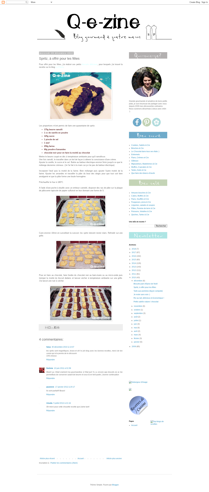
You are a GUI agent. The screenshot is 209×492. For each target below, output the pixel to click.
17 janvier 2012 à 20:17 (65, 387)
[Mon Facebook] (137, 126)
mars (136, 335)
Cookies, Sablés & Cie (140, 145)
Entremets (135, 154)
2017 (134, 252)
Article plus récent (47, 458)
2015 (134, 260)
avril (136, 331)
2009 (134, 346)
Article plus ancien (114, 458)
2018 (134, 249)
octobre (137, 310)
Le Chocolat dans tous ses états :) (145, 151)
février (137, 338)
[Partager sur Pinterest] (58, 327)
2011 (134, 274)
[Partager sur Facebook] (55, 327)
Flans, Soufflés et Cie (140, 199)
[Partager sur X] (52, 327)
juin (135, 324)
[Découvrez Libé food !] (130, 390)
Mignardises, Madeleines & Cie (144, 164)
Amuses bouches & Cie (141, 193)
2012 (134, 270)
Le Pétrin (59, 67)
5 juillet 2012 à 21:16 (62, 403)
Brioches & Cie (137, 148)
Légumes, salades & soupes (143, 205)
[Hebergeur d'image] (148, 185)
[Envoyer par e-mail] (46, 327)
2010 (134, 277)
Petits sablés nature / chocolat (146, 302)
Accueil (81, 458)
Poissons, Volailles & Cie (141, 211)
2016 (134, 256)
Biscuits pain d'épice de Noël (146, 284)
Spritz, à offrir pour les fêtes (145, 287)
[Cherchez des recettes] (159, 424)
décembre (138, 281)
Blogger (115, 485)
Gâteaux (134, 161)
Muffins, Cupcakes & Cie (141, 167)
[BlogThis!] (49, 327)
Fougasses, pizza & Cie (141, 202)
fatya (48, 347)
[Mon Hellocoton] (156, 126)
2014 (134, 263)
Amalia (49, 403)
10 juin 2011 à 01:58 (62, 368)
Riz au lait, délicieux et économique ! (149, 298)
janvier (137, 342)
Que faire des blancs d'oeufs (143, 173)
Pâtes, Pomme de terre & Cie (143, 208)
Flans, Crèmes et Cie (140, 158)
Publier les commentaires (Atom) (64, 463)
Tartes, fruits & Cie (138, 170)
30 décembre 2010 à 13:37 (63, 347)
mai (135, 328)
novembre (138, 306)
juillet (136, 320)
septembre (138, 313)
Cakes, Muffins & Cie (140, 196)
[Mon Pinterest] (147, 126)
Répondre (50, 360)
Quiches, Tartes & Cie (140, 215)
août (136, 317)
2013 (134, 267)
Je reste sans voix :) (142, 294)
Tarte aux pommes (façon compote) (148, 291)
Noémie (49, 368)
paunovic (50, 387)
